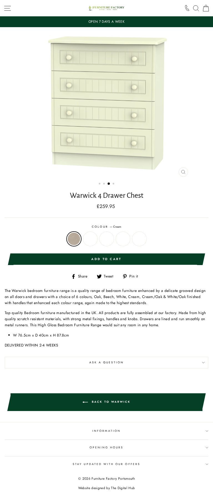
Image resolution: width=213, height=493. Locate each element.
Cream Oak (90, 239)
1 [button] (100, 184)
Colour (106, 227)
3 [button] (109, 184)
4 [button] (114, 184)
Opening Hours (107, 447)
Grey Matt (107, 239)
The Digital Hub (123, 488)
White (139, 239)
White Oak (123, 239)
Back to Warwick (110, 402)
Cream (74, 239)
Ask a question (106, 362)
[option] (106, 21)
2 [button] (104, 184)
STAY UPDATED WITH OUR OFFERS (106, 464)
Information (106, 431)
